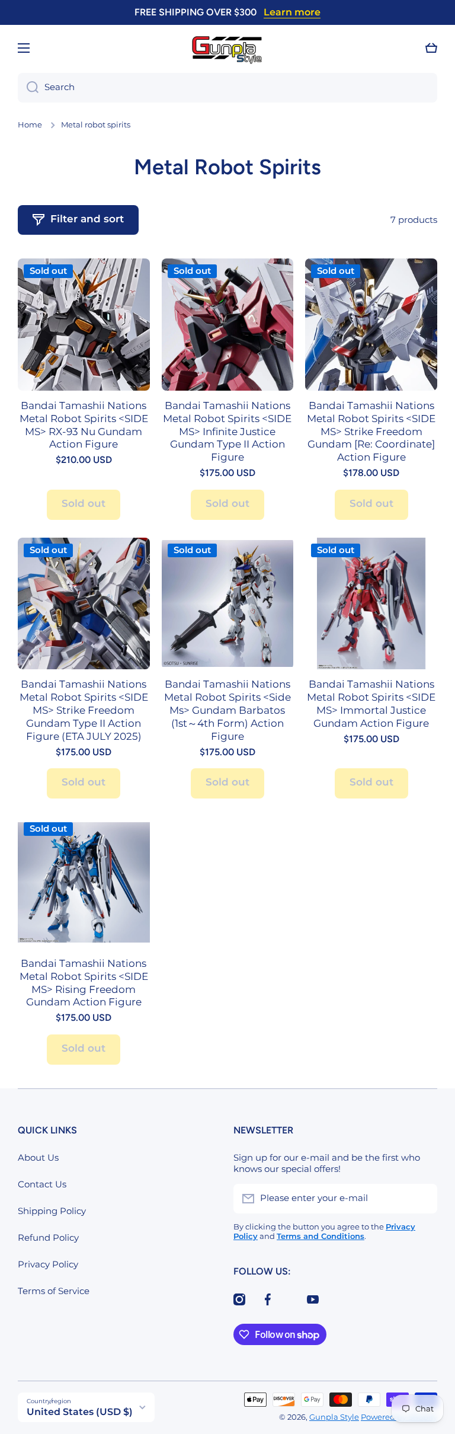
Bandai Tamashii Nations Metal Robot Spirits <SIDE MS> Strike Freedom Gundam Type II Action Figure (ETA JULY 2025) (84, 710)
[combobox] (227, 88)
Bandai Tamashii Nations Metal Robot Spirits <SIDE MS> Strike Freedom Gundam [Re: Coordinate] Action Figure (371, 431)
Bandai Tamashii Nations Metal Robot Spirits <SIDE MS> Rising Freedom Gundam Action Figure (84, 982)
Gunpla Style (334, 1417)
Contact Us (42, 1184)
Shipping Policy (52, 1211)
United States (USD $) (80, 1411)
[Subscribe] (422, 1198)
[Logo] (227, 48)
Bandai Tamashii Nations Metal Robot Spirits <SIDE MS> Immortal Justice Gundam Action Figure (371, 703)
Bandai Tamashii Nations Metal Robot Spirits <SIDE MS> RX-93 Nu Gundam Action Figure (84, 425)
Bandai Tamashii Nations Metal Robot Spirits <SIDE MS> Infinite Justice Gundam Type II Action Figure (227, 431)
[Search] (28, 88)
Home (30, 124)
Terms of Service (53, 1291)
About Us (38, 1157)
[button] (431, 48)
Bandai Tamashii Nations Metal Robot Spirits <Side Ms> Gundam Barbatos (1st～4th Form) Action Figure (227, 710)
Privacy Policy (48, 1264)
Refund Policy (48, 1237)
